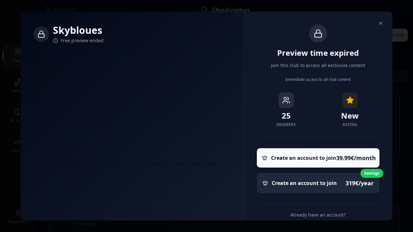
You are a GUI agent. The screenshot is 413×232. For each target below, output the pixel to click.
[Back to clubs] (380, 23)
